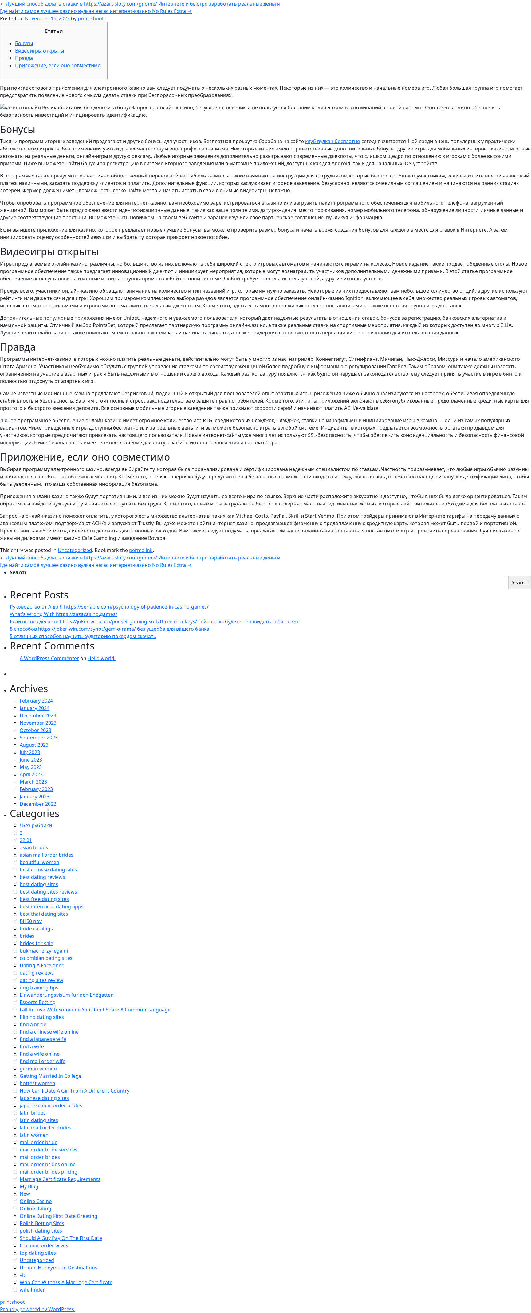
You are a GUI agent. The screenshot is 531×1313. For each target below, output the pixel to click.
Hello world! (102, 658)
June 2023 (31, 759)
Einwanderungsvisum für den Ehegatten (67, 995)
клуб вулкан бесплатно (332, 141)
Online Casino (36, 1201)
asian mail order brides (46, 854)
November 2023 (38, 722)
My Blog (29, 1186)
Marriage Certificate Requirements (60, 1179)
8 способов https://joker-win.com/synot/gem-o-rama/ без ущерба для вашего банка (109, 628)
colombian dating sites (46, 958)
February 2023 (36, 789)
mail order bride (38, 1142)
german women (38, 1068)
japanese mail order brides (51, 1105)
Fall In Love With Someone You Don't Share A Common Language (95, 1009)
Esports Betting (38, 1002)
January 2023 (34, 796)
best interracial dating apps (52, 906)
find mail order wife (42, 1061)
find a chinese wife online (49, 1031)
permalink (141, 550)
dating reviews (37, 972)
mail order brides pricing (48, 1171)
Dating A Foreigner (42, 965)
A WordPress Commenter (49, 658)
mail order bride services (48, 1149)
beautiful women (39, 862)
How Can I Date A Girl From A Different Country (74, 1090)
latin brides (33, 1112)
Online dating (35, 1208)
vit (22, 1275)
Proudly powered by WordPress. (37, 1309)
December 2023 (38, 715)
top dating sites (38, 1252)
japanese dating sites (44, 1098)
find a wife (32, 1046)
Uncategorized (75, 550)
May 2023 (31, 767)
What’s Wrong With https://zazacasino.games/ (63, 614)
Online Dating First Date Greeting (58, 1216)
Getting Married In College (50, 1076)
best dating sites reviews (48, 891)
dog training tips (39, 987)
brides (27, 936)
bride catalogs (36, 928)
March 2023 (33, 781)
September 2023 (39, 737)
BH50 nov (31, 921)
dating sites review (41, 980)
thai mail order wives (44, 1245)
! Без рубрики (36, 825)
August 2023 (34, 745)
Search (18, 572)
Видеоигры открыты (39, 50)
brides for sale (36, 943)
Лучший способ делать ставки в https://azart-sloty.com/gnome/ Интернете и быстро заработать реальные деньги (140, 3)
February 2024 (36, 700)
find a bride (33, 1024)
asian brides (34, 847)
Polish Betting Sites (42, 1223)
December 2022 (38, 804)
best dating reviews (42, 877)
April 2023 (31, 774)
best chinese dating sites (48, 869)
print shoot (91, 18)
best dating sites (39, 884)
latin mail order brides (45, 1127)
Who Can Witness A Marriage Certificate (66, 1282)
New (25, 1193)
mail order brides (40, 1157)
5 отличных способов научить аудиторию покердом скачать (83, 636)
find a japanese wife (43, 1039)
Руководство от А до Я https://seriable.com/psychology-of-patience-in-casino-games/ (109, 606)
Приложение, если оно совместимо (58, 65)
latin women (34, 1135)
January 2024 (34, 708)
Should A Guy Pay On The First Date (61, 1238)
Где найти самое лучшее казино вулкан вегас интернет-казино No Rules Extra (96, 11)
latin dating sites (39, 1120)
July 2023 (30, 752)
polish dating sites (41, 1230)
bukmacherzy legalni (44, 950)
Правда (24, 58)
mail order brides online (48, 1164)
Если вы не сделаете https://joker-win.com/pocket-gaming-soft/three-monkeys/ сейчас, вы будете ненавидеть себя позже (155, 621)
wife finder (32, 1289)
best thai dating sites (44, 913)
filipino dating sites (42, 1017)
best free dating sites (44, 899)
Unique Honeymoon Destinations (58, 1267)
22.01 (26, 840)
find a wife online (40, 1053)
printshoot (12, 1302)
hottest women (37, 1083)
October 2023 (35, 730)
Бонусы (24, 43)
